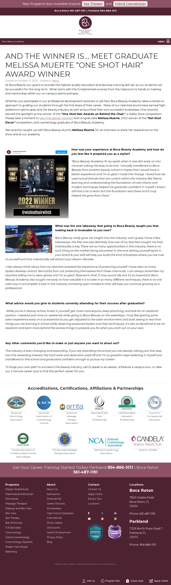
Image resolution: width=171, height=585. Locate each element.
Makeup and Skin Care (18, 508)
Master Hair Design (16, 546)
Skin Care (10, 513)
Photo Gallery (55, 522)
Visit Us (91, 580)
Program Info (113, 580)
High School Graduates (60, 513)
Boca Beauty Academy (13, 41)
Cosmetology (13, 532)
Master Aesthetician (17, 489)
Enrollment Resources (108, 564)
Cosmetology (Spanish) (18, 541)
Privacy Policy (55, 537)
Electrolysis (11, 498)
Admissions (53, 494)
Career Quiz (136, 580)
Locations (93, 503)
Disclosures (53, 527)
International (54, 517)
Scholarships (54, 508)
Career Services (56, 503)
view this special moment (56, 118)
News (55, 80)
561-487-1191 (77, 10)
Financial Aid (54, 498)
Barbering (11, 551)
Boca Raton (141, 490)
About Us (52, 489)
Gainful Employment (59, 532)
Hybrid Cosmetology (130, 4)
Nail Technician (14, 522)
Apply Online (95, 494)
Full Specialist (13, 527)
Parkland (138, 521)
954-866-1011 (108, 10)
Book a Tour (95, 498)
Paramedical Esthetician (19, 494)
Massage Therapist (16, 503)
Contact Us (94, 489)
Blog (49, 541)
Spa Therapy (93, 4)
